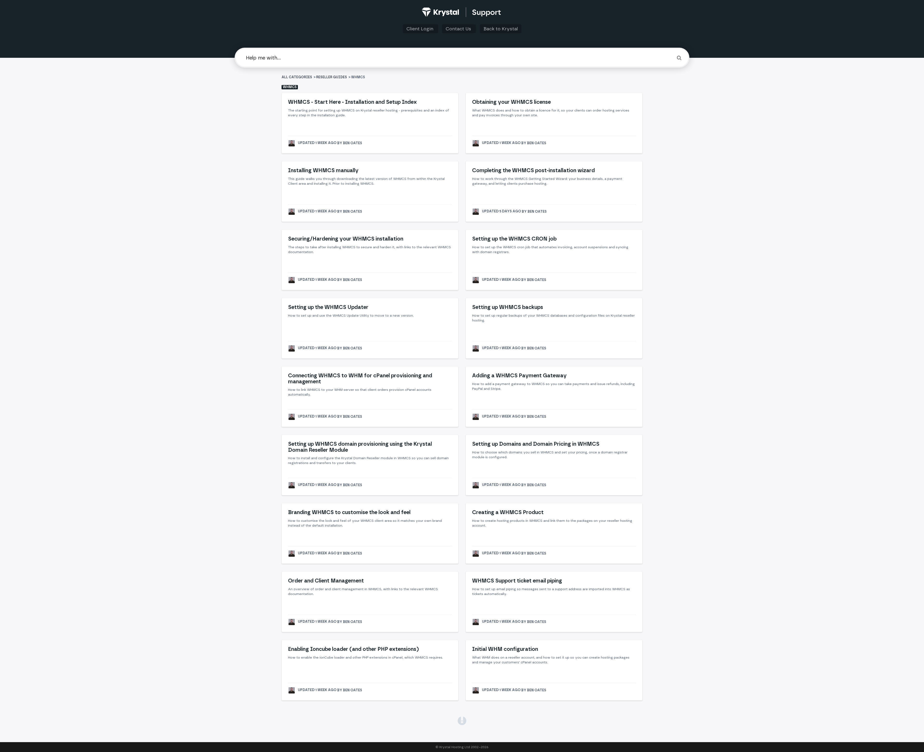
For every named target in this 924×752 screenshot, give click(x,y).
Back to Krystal (500, 29)
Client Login (420, 29)
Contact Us (459, 29)
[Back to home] (462, 12)
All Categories (297, 77)
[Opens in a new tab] (462, 720)
